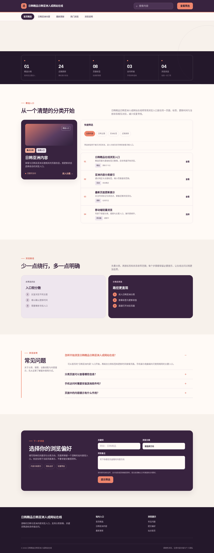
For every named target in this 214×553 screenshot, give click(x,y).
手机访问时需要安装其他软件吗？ (83, 383)
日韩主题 (101, 134)
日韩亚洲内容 (44, 16)
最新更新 (60, 16)
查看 (188, 162)
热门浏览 (74, 16)
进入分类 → (67, 173)
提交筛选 (105, 479)
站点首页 (151, 531)
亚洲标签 (113, 134)
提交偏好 (151, 526)
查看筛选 (185, 6)
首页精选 (28, 16)
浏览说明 (89, 16)
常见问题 (151, 522)
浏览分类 (146, 440)
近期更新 (125, 134)
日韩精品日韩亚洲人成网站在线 (41, 517)
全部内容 (89, 134)
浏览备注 (101, 453)
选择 (188, 214)
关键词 (101, 440)
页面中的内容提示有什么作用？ (82, 393)
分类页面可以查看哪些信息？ (81, 374)
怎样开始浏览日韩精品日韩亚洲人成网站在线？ (91, 355)
